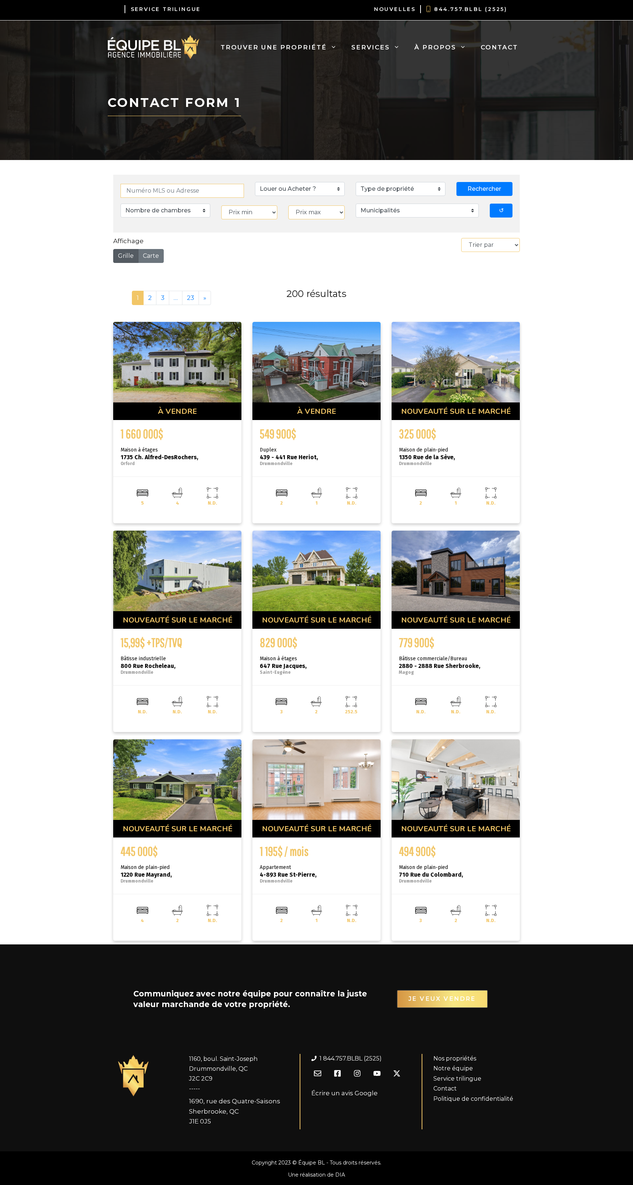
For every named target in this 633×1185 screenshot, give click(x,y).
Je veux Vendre (442, 998)
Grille (126, 255)
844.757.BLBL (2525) (470, 9)
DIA (340, 1174)
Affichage (128, 241)
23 (190, 297)
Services (370, 47)
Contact (499, 47)
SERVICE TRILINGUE (166, 9)
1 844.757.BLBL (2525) (350, 1058)
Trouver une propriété (274, 47)
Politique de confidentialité (473, 1098)
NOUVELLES (395, 9)
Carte (151, 255)
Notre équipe (453, 1068)
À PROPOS (435, 47)
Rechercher (484, 188)
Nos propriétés (454, 1058)
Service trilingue (457, 1078)
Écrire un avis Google (344, 1093)
